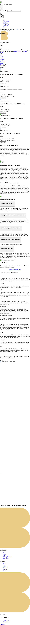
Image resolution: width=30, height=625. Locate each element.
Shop (4, 20)
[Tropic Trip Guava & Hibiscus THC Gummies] (0, 114)
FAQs (4, 555)
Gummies (5, 569)
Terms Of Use (6, 620)
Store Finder (6, 21)
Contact (4, 554)
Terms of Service (17, 51)
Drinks (4, 568)
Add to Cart (3, 83)
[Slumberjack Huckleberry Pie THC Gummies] (0, 84)
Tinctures (5, 566)
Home (4, 553)
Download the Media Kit (15, 269)
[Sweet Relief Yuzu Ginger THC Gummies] (0, 129)
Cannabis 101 (6, 24)
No (1, 48)
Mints (4, 570)
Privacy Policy (6, 621)
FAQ (4, 27)
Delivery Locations (7, 557)
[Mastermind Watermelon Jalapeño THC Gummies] (0, 99)
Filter (1, 64)
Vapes (4, 565)
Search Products (3, 10)
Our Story (5, 23)
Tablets (4, 564)
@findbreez (5, 558)
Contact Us (5, 25)
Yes (1, 45)
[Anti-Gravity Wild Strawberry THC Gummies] (0, 70)
